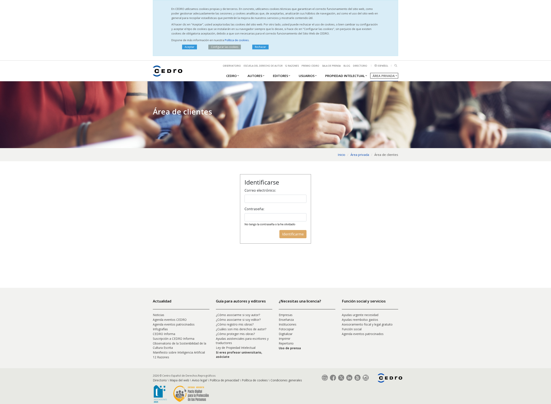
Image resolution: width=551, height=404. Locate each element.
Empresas (286, 315)
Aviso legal (199, 380)
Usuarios (306, 76)
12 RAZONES (292, 65)
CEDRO (231, 76)
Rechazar (260, 47)
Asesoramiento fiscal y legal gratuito (367, 324)
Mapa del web (179, 380)
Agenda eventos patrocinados (174, 324)
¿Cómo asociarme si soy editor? (238, 320)
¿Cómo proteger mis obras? (235, 334)
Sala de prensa (331, 65)
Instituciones (287, 324)
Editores (280, 76)
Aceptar (189, 47)
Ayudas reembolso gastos (360, 320)
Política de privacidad (224, 380)
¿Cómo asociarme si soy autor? (238, 315)
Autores (255, 76)
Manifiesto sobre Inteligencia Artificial (179, 352)
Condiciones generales (286, 380)
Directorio (360, 65)
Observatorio (232, 65)
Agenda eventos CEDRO (170, 320)
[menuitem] (231, 75)
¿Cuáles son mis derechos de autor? (241, 329)
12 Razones (161, 357)
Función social (352, 329)
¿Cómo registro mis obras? (235, 324)
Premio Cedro (310, 65)
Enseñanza (286, 320)
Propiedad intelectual (345, 76)
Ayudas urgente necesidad (360, 315)
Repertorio (286, 343)
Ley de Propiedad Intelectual (235, 348)
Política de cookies (237, 40)
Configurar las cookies (224, 47)
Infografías (160, 329)
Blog (347, 65)
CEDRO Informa (164, 334)
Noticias (158, 315)
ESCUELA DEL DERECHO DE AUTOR (263, 65)
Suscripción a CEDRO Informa (173, 339)
